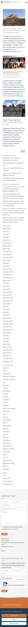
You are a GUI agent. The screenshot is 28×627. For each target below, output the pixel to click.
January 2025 (7, 254)
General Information (9, 408)
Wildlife (5, 466)
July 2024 (6, 263)
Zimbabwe (6, 469)
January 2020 (7, 347)
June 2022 (6, 309)
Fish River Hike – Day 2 (12, 28)
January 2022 (7, 318)
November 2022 (8, 298)
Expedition (6, 399)
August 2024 (7, 260)
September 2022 (8, 301)
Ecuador (5, 394)
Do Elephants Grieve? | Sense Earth (14, 187)
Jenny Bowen (7, 30)
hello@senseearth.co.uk (7, 546)
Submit (4, 591)
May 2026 (6, 237)
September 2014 (8, 361)
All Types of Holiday (9, 376)
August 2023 (7, 280)
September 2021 (8, 330)
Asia (4, 382)
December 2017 (8, 350)
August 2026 (7, 228)
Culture (5, 388)
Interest (5, 417)
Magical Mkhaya (10, 205)
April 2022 (6, 315)
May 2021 (6, 341)
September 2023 (8, 277)
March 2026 (7, 240)
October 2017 (7, 353)
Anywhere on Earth (7, 77)
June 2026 (6, 234)
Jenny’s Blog (16, 32)
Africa (18, 30)
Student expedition (8, 449)
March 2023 (7, 289)
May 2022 (6, 312)
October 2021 (7, 327)
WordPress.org (7, 484)
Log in (4, 475)
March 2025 (7, 249)
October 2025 (7, 243)
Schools (18, 77)
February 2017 (7, 356)
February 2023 (7, 292)
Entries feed (6, 478)
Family (5, 402)
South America (7, 446)
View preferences (14, 623)
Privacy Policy (13, 529)
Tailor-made (6, 452)
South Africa (7, 443)
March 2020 (7, 344)
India (4, 414)
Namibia (5, 428)
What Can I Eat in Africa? (10, 222)
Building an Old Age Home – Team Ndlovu (12, 120)
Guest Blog (6, 411)
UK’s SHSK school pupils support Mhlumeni (13, 72)
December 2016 (8, 358)
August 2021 (7, 332)
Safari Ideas (6, 431)
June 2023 (6, 283)
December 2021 (8, 321)
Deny (14, 619)
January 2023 (7, 295)
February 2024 (7, 269)
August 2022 (7, 304)
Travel (5, 454)
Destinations (10, 32)
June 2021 (6, 338)
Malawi (5, 423)
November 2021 (8, 324)
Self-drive (6, 437)
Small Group (6, 440)
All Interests (6, 373)
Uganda (5, 457)
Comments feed (8, 481)
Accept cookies (14, 615)
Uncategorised (7, 460)
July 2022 (6, 306)
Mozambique (7, 426)
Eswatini (14, 77)
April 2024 (6, 266)
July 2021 (6, 335)
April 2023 (6, 286)
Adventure (6, 368)
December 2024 (8, 257)
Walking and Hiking (9, 463)
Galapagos (6, 405)
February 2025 (7, 251)
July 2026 (6, 231)
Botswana (6, 385)
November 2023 (8, 272)
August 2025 (7, 246)
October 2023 (7, 275)
